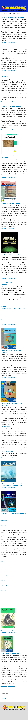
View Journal (4, 42)
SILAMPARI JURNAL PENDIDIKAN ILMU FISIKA (13, 513)
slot (2, 561)
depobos (3, 315)
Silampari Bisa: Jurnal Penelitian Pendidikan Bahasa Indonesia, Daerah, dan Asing (13, 484)
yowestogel (4, 520)
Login (24, 1)
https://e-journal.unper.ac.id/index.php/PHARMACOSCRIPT (13, 307)
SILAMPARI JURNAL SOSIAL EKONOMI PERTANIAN (11, 75)
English (4, 698)
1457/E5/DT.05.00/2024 (7, 451)
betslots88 (4, 320)
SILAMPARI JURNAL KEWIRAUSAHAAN (11, 106)
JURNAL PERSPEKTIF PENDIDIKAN (10, 653)
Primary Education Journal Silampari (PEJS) (12, 203)
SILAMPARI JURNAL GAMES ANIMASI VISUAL (13, 17)
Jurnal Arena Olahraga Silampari (10, 254)
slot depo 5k (4, 566)
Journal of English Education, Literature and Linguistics (13, 283)
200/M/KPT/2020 (5, 426)
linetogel (3, 525)
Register (20, 1)
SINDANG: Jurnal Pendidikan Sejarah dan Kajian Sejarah (12, 156)
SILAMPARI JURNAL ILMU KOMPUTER (11, 47)
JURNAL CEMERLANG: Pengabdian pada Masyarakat (11, 351)
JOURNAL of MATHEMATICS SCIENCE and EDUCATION (12, 404)
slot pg (3, 580)
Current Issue (11, 42)
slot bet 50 (4, 575)
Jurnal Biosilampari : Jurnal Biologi (10, 630)
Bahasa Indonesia (6, 696)
